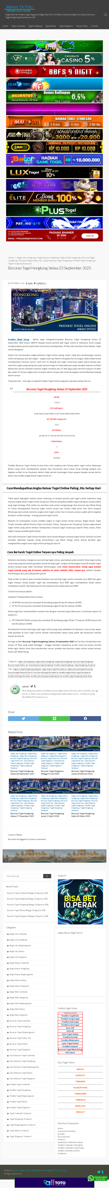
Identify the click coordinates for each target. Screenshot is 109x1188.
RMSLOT (80, 1069)
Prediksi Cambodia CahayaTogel (71, 1148)
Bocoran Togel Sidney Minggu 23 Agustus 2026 (26, 910)
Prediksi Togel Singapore (20, 1107)
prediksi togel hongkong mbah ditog (77, 676)
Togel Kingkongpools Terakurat (22, 1125)
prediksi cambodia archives (69, 1150)
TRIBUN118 (80, 1100)
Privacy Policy (82, 26)
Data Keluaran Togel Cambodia (22, 1055)
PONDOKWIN (80, 1093)
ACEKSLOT (80, 1075)
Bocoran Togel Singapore (20, 1049)
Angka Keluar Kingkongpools (21, 974)
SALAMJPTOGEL (80, 1087)
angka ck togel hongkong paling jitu (27, 669)
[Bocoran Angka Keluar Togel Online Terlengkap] (19, 8)
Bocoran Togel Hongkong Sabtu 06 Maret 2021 (82, 814)
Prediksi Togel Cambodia (20, 1084)
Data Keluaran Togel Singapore (22, 1078)
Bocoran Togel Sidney (19, 1044)
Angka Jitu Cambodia (18, 934)
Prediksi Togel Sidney (18, 1101)
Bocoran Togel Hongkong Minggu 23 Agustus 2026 (27, 904)
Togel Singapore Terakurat (21, 1136)
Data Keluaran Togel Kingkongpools (24, 1067)
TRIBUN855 (80, 1081)
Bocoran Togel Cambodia (20, 1020)
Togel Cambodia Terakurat (20, 1113)
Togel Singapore (66, 26)
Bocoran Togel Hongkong (83, 661)
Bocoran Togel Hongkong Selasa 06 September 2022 (22, 772)
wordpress (62, 1153)
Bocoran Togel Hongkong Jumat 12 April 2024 (52, 814)
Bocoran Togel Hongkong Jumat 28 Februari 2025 (82, 772)
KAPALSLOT (80, 1106)
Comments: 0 (41, 283)
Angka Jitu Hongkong (26, 257)
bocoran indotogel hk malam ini (46, 672)
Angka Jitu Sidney (17, 951)
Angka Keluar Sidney (18, 980)
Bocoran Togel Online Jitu (30, 260)
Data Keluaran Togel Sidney (21, 1073)
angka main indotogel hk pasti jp (80, 669)
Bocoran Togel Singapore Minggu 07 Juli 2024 (52, 772)
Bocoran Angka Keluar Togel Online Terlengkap (32, 1170)
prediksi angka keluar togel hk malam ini (75, 672)
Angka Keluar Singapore (19, 986)
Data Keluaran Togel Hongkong (57, 260)
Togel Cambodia (18, 26)
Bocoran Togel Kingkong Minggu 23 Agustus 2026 (27, 898)
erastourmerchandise (67, 1131)
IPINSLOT (80, 1112)
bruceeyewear (64, 1136)
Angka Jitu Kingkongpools (20, 945)
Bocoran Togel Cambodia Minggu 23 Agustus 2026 (27, 893)
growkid (61, 1134)
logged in (23, 839)
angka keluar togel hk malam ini (54, 669)
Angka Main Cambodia (18, 992)
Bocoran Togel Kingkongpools (22, 1032)
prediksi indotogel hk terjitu (19, 676)
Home (5, 26)
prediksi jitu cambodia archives (70, 1142)
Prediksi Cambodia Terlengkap (70, 1145)
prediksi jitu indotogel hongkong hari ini (46, 676)
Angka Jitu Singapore (48, 753)
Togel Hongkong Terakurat (20, 263)
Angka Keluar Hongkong (48, 257)
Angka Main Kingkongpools (21, 1003)
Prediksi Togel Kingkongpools (22, 1096)
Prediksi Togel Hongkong (84, 260)
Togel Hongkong (35, 26)
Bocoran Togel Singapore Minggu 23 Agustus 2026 (27, 916)
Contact (94, 26)
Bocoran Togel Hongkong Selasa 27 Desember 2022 (22, 814)
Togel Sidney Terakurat (19, 1130)
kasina (60, 1128)
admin (30, 283)
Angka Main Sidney (17, 1009)
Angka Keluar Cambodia (19, 963)
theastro (61, 1139)
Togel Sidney (50, 26)
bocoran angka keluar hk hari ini (20, 672)
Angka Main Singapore (58, 756)
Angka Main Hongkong (70, 257)
